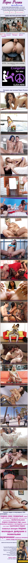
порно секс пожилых (12, 516)
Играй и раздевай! (19, 12)
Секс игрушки (7, 35)
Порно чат (12, 12)
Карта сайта (12, 557)
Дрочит (21, 35)
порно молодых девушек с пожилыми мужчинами (13, 532)
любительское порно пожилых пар (13, 521)
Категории (7, 12)
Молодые (15, 35)
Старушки (3, 36)
